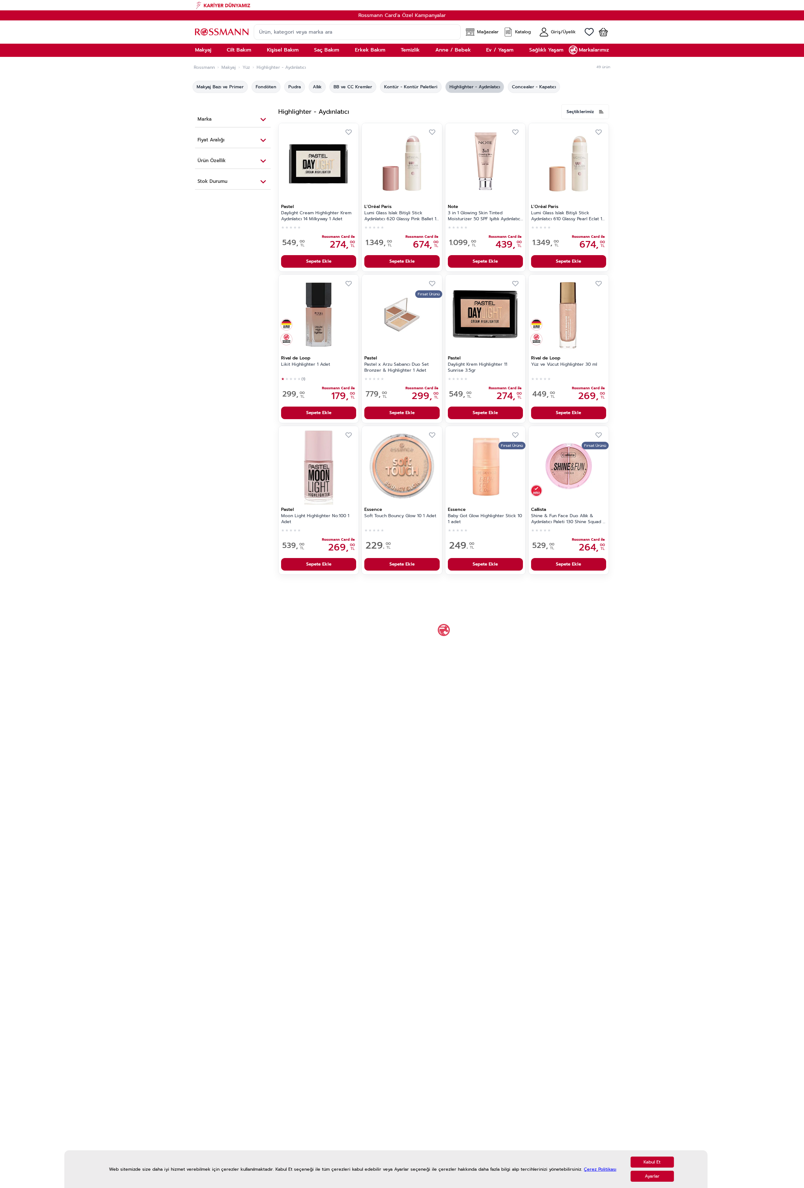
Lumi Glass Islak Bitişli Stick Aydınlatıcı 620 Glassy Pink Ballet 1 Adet (400, 216)
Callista (538, 509)
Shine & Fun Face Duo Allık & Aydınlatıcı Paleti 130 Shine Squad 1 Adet (567, 519)
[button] (601, 32)
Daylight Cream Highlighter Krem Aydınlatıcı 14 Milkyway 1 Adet (316, 216)
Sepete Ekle (318, 261)
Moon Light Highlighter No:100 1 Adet (315, 519)
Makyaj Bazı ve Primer (220, 87)
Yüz (246, 67)
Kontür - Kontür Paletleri (410, 87)
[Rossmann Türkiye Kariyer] (402, 5)
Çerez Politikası (600, 1169)
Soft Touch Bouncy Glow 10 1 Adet (400, 516)
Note (453, 206)
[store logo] (221, 32)
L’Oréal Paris (378, 206)
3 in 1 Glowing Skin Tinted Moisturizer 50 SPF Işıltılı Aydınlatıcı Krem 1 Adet (484, 216)
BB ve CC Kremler (353, 87)
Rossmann (204, 67)
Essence (373, 509)
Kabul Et (652, 1162)
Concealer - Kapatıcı (534, 87)
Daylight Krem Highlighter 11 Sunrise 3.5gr (477, 367)
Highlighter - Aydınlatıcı (474, 87)
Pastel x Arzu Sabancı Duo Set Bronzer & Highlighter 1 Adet (396, 367)
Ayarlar (652, 1176)
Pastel (287, 206)
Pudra (294, 87)
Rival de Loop (295, 358)
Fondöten (266, 87)
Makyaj (228, 67)
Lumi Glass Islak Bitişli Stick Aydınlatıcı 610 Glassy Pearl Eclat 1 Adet (566, 216)
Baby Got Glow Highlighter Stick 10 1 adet (485, 519)
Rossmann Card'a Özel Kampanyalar (402, 15)
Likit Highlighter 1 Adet (305, 364)
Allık (317, 87)
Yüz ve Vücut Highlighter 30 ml (564, 364)
